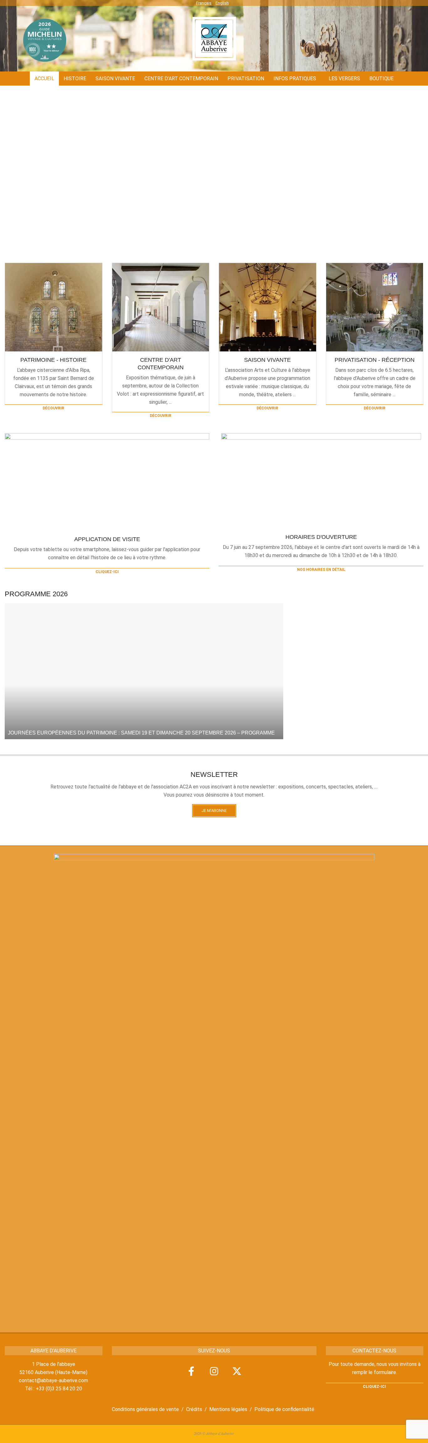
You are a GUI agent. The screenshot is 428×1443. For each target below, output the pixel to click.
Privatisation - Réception (375, 360)
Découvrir (53, 408)
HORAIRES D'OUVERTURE (321, 537)
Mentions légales (228, 1409)
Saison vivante (267, 360)
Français (203, 3)
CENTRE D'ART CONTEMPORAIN (161, 364)
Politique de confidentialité (284, 1409)
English (222, 3)
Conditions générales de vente (145, 1409)
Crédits (194, 1409)
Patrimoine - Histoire (53, 360)
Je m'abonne (214, 810)
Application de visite (107, 539)
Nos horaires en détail (321, 569)
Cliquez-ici (374, 1386)
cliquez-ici (107, 572)
